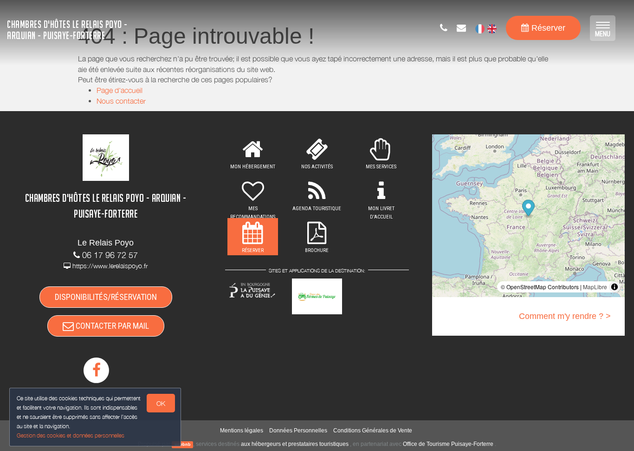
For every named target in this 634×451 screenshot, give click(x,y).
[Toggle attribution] (614, 286)
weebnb (183, 444)
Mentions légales (241, 430)
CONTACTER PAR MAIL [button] (111, 326)
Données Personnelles (298, 430)
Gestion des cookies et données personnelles (70, 435)
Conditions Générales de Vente (372, 430)
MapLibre (595, 287)
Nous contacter (121, 101)
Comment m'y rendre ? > (565, 316)
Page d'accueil (119, 90)
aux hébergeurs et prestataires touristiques (295, 444)
